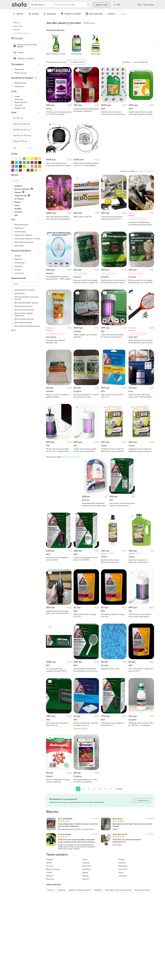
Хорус (85, 859)
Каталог (20, 14)
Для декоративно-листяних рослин (26, 298)
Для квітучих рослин (23, 306)
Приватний (19, 69)
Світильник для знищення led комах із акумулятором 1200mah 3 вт (122, 504)
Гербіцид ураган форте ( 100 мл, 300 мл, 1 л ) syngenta (141, 724)
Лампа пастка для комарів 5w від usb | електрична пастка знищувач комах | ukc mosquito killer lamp (113, 336)
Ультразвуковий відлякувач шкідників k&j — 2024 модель (58, 278)
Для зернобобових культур (26, 303)
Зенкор (49, 876)
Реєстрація (149, 5)
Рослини (16, 30)
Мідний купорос (53, 869)
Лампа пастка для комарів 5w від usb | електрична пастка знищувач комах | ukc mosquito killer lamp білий (86, 450)
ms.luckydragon (64, 834)
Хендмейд (51, 14)
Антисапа (123, 869)
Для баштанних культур (24, 290)
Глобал (49, 872)
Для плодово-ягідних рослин (27, 326)
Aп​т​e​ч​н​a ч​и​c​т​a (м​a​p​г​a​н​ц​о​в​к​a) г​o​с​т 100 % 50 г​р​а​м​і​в (58, 113)
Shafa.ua (16, 23)
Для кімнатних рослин (24, 310)
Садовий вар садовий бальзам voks (55, 341)
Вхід (139, 5)
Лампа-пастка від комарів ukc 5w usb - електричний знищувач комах (57, 450)
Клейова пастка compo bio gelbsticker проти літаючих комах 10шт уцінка (140, 450)
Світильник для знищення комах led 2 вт (57, 724)
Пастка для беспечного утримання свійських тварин (58, 164)
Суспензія (18, 273)
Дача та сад (17, 26)
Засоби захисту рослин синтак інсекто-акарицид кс (113, 113)
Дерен (85, 872)
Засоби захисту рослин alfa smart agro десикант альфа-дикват (141, 113)
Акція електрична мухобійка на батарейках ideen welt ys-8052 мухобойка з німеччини (141, 341)
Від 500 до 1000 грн (22, 135)
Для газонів (19, 293)
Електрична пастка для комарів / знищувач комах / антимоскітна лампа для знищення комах (76, 840)
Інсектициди (19, 232)
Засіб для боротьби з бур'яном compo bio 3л (138, 561)
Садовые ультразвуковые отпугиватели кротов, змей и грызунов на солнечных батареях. (141, 223)
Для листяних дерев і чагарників (23, 314)
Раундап (49, 859)
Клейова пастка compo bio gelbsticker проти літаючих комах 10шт (112, 450)
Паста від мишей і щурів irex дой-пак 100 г (141, 670)
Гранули (17, 256)
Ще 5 (13, 330)
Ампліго (85, 879)
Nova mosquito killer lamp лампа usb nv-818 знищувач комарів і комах (140, 396)
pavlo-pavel (117, 819)
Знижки (35, 14)
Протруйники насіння (23, 242)
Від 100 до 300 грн (21, 124)
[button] (46, 42)
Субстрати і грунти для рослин (118, 890)
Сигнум (49, 866)
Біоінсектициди (21, 225)
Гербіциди (18, 228)
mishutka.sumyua (120, 834)
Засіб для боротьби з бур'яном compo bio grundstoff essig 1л (110, 561)
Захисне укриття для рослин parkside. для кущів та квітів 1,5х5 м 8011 (113, 281)
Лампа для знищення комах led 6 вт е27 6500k (85, 558)
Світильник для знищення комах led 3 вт (57, 558)
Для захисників (96, 14)
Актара (122, 859)
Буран (121, 872)
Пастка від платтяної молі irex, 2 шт (112, 396)
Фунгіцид (50, 879)
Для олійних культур (23, 322)
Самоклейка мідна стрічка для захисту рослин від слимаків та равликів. (78, 825)
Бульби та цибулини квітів (80, 890)
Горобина (86, 869)
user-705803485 (65, 819)
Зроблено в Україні (73, 14)
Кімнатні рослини (142, 890)
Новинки (111, 14)
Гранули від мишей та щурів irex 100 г (113, 615)
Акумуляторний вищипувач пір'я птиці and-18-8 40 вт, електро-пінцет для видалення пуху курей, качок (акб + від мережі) (58, 612)
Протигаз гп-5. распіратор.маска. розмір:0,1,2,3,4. (127, 840)
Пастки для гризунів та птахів (27, 239)
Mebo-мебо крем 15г (83, 217)
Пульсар (85, 863)
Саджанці (61, 890)
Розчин (17, 270)
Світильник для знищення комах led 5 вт (112, 724)
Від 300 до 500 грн (21, 130)
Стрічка (123, 14)
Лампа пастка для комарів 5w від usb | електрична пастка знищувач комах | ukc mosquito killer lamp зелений (141, 615)
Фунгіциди (19, 246)
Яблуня (85, 876)
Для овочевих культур (23, 319)
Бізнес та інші (20, 73)
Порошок (18, 266)
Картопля (86, 866)
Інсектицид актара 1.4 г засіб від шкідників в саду (86, 396)
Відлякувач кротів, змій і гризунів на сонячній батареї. (132, 825)
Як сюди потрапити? (145, 171)
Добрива (98, 890)
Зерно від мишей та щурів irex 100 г (85, 615)
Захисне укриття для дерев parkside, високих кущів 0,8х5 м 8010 (86, 281)
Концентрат (19, 263)
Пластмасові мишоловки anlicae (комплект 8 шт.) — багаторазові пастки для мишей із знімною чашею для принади (113, 218)
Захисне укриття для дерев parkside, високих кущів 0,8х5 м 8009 (141, 281)
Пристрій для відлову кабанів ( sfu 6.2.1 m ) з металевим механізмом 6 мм (86, 164)
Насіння (50, 890)
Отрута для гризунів (23, 235)
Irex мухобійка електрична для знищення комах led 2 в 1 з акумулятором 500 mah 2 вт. (86, 670)
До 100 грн (18, 118)
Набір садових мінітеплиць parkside (85, 336)
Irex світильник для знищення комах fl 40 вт (56, 670)
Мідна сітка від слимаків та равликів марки (57, 396)
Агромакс (123, 876)
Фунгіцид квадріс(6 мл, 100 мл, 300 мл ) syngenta (85, 780)
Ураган (49, 863)
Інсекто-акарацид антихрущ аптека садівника (58, 780)
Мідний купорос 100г (110, 669)
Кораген (122, 863)
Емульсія (18, 259)
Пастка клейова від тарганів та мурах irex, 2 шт (86, 724)
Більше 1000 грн (20, 141)
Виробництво (20, 83)
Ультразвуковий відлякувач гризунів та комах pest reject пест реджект (94, 504)
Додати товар (101, 5)
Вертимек (123, 866)
